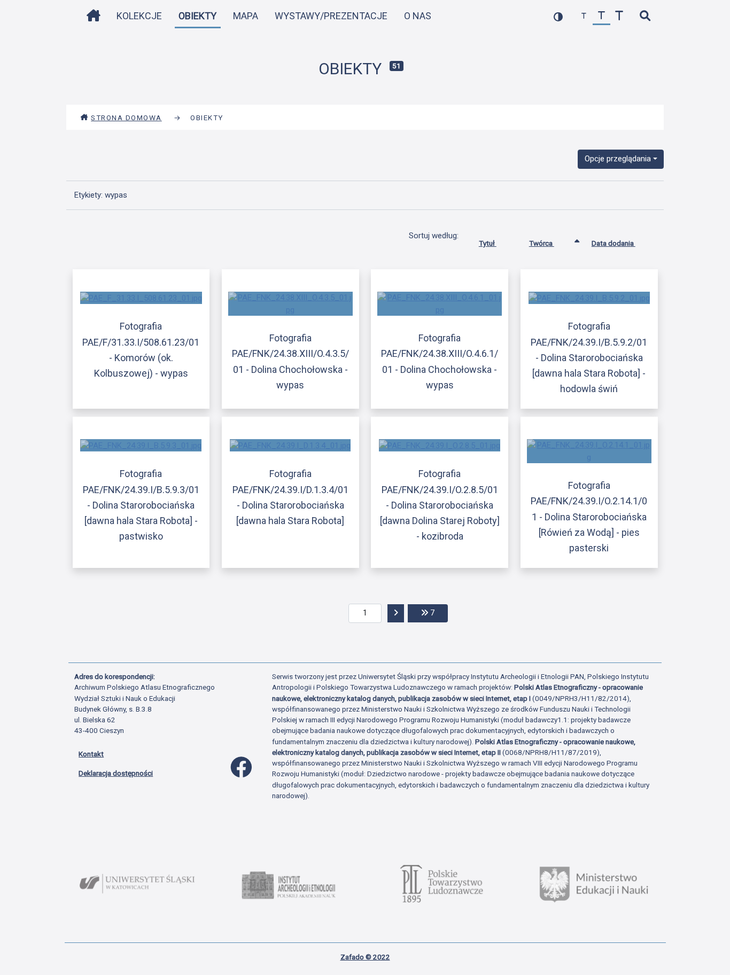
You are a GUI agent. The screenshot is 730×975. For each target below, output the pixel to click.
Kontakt (91, 754)
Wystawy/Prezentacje (331, 15)
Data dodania (613, 243)
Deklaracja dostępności (116, 773)
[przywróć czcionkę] (601, 16)
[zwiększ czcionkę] (619, 16)
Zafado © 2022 (365, 957)
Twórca (541, 243)
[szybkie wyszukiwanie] (645, 16)
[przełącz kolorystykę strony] (558, 16)
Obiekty (197, 15)
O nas (417, 15)
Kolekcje (139, 15)
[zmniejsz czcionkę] (584, 16)
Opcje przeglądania (618, 158)
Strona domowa (126, 117)
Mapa (245, 15)
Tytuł (487, 243)
